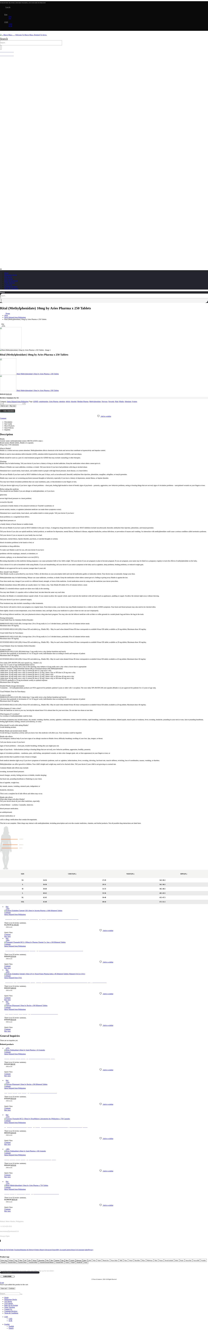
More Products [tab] (9, 426)
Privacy (90, 1250)
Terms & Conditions (11, 288)
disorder (73, 401)
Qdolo (176, 1260)
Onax (125, 1260)
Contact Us (8, 285)
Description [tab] (8, 422)
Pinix (156, 1260)
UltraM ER (79, 1262)
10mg (20, 1260)
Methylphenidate (95, 401)
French (11, 1328)
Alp (25, 1260)
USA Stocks (8, 279)
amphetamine (43, 401)
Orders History (39, 1250)
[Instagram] (0, 1241)
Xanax (85, 1262)
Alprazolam (41, 1260)
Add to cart (4, 406)
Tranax (67, 1262)
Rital (116, 401)
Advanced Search (51, 1250)
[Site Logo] (23, 35)
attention (62, 401)
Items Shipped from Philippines (18, 401)
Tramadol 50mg (12, 1262)
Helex (84, 1260)
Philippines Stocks (10, 275)
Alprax (34, 1260)
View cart (4, 1288)
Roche (181, 1260)
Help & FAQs (5, 1250)
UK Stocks (8, 277)
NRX (121, 1260)
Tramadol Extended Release (47, 1262)
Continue (11, 1288)
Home (6, 273)
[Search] (1, 47)
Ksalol (99, 1260)
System (134, 401)
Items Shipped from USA (13, 978)
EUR (10, 26)
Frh (10, 18)
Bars (63, 1260)
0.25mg (11, 1260)
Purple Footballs (169, 1260)
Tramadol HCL (59, 1262)
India (90, 1260)
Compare (3, 418)
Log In (8, 7)
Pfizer (143, 1260)
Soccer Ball (196, 1260)
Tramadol (3, 1262)
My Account (61, 1250)
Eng (5, 14)
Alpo (29, 1260)
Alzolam (57, 1260)
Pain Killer (137, 1260)
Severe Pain (188, 1260)
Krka (94, 1260)
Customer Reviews (10, 287)
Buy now (12, 406)
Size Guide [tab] (8, 424)
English (7, 1324)
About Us (74, 1250)
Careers (68, 1250)
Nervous (104, 401)
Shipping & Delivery (27, 1250)
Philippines (150, 1260)
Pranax (161, 1260)
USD (6, 22)
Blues (67, 1260)
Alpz (52, 1260)
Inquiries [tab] (7, 430)
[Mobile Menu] (0, 33)
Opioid (131, 1260)
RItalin (121, 401)
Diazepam (78, 1260)
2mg (16, 1260)
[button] (4, 38)
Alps (47, 1260)
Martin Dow (106, 1260)
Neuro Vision (114, 1260)
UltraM (73, 1262)
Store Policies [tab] (9, 428)
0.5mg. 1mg (4, 1260)
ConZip (72, 1260)
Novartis (111, 401)
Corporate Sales (82, 1250)
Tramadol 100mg (22, 1262)
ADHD (35, 401)
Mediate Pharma (82, 401)
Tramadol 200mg (33, 1262)
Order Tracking (9, 283)
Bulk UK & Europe (11, 281)
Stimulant (128, 401)
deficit (68, 401)
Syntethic (203, 1260)
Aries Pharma (53, 401)
